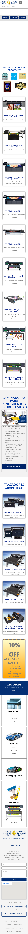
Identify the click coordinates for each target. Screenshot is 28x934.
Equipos (14, 823)
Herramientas (14, 803)
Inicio (6, 921)
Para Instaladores (18, 924)
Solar (14, 715)
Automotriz (14, 743)
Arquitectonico (13, 921)
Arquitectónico (14, 711)
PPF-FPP (21, 921)
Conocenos (18, 931)
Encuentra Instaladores (11, 928)
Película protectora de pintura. (14, 776)
